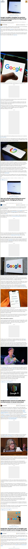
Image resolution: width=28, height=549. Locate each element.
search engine (7, 172)
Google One (15, 34)
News (13, 14)
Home (11, 14)
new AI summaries (7, 414)
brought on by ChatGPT (8, 435)
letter (3, 463)
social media (11, 239)
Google (2, 26)
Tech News (16, 14)
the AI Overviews (14, 211)
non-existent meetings (12, 418)
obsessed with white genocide (13, 417)
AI (16, 195)
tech (6, 213)
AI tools (11, 29)
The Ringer (4, 367)
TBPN (13, 368)
